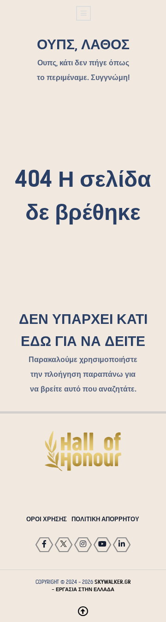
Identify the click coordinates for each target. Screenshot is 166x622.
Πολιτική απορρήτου (105, 519)
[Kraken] (83, 451)
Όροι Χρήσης (46, 519)
